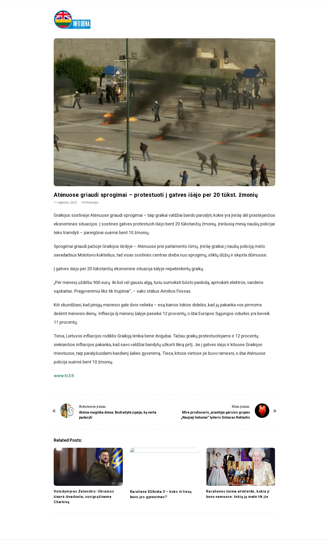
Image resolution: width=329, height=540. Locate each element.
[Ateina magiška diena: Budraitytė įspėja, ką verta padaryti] (67, 410)
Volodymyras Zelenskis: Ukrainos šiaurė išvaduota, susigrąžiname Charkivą (84, 496)
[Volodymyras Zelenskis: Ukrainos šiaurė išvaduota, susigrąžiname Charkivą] (88, 467)
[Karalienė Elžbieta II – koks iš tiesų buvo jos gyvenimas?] (164, 467)
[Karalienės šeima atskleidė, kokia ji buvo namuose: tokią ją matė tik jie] (240, 467)
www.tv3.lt (64, 375)
